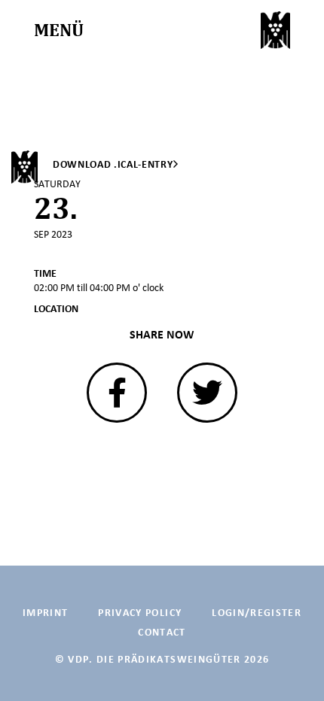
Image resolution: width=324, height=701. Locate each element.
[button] (117, 393)
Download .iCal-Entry (113, 164)
